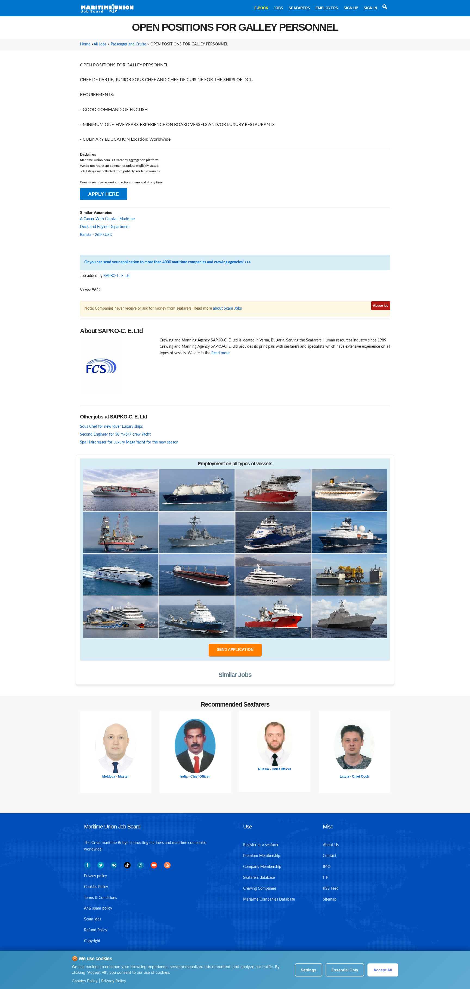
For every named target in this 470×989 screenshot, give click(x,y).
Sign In (370, 8)
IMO (326, 867)
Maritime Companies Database (269, 899)
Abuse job (380, 305)
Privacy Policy (113, 980)
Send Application (235, 649)
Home (85, 44)
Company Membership (262, 867)
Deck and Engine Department (105, 227)
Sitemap (329, 899)
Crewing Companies (259, 889)
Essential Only (345, 970)
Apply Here (103, 194)
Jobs (278, 8)
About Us (331, 845)
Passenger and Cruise (128, 44)
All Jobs (100, 44)
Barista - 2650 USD (96, 235)
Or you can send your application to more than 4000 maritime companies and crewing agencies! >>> (167, 262)
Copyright (92, 941)
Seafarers (299, 8)
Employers (327, 8)
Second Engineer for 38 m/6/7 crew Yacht (115, 434)
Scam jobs (92, 919)
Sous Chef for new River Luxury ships (111, 427)
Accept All (382, 970)
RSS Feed (331, 889)
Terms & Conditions (100, 898)
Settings (308, 970)
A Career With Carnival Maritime (107, 219)
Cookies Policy (85, 980)
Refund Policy (95, 930)
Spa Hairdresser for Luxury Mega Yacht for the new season (129, 442)
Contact (329, 856)
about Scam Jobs (227, 308)
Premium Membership (261, 856)
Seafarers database (259, 878)
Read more (220, 353)
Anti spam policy (98, 908)
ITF (325, 878)
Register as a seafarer (261, 845)
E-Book (261, 8)
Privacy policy (95, 876)
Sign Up (351, 8)
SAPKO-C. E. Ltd (117, 276)
